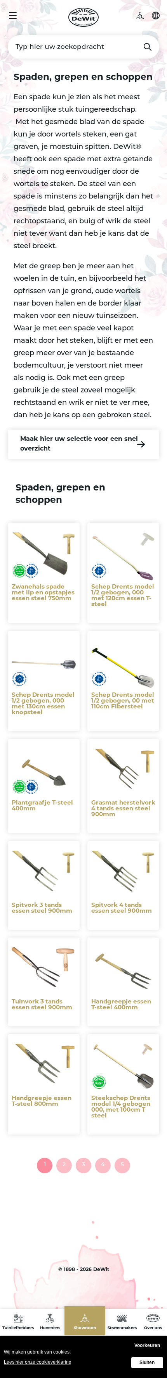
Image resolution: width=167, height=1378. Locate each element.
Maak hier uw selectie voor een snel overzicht (79, 444)
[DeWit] (83, 17)
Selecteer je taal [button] (155, 15)
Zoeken (147, 47)
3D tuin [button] (143, 15)
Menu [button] (13, 15)
